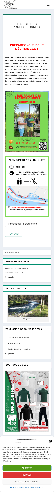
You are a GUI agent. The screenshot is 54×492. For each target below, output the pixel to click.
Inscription (13, 233)
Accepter (27, 468)
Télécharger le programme (23, 223)
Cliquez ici (27, 319)
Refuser (27, 475)
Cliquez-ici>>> (11, 354)
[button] (50, 441)
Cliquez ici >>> (11, 277)
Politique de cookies (17, 487)
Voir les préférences (27, 482)
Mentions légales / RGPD (34, 487)
